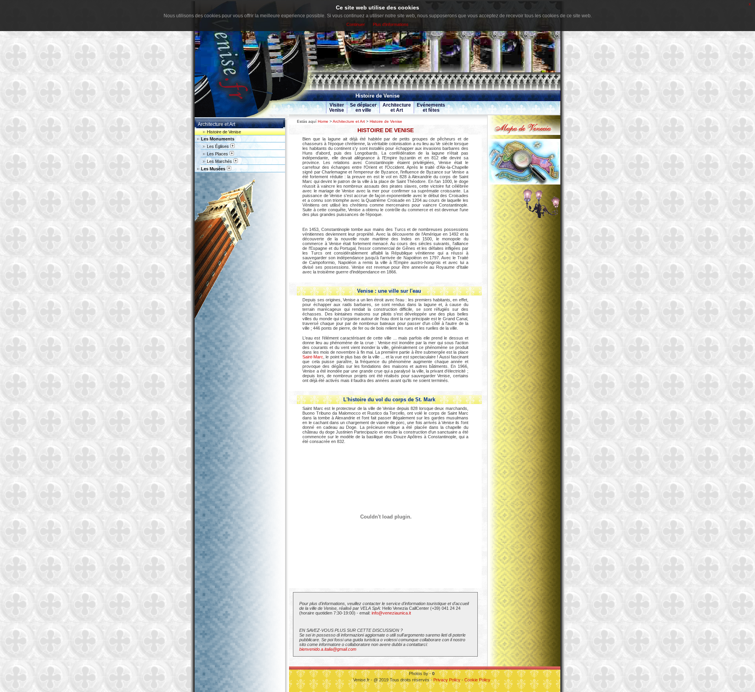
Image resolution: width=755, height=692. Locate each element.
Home (323, 121)
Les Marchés (219, 161)
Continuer (355, 24)
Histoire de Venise (386, 121)
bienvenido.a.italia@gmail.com (327, 649)
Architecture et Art (349, 121)
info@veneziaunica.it (391, 613)
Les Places (217, 153)
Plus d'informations (391, 24)
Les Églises (218, 146)
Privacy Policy (446, 679)
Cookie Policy (477, 679)
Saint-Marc (312, 356)
